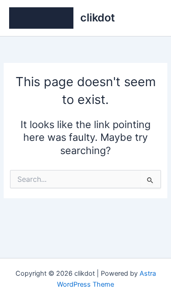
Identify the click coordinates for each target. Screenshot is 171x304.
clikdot (97, 17)
